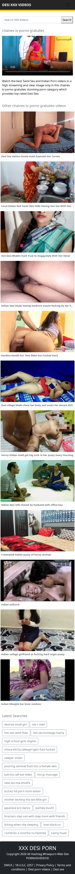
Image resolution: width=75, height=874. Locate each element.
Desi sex (58, 869)
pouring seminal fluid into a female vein (30, 766)
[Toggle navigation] (68, 4)
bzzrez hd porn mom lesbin (22, 791)
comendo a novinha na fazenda (25, 833)
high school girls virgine (20, 741)
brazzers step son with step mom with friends (34, 816)
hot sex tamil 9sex (16, 733)
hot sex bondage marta (48, 733)
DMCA (8, 865)
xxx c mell (38, 724)
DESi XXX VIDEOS (16, 4)
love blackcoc (52, 825)
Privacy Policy (45, 865)
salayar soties (13, 758)
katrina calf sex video (18, 774)
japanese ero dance (17, 808)
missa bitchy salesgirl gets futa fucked (29, 749)
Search (67, 20)
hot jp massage (47, 774)
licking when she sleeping (21, 825)
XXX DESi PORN (37, 848)
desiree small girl (15, 724)
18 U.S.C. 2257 (24, 865)
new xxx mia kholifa (17, 783)
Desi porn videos (39, 869)
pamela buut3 (44, 808)
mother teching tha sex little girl (25, 799)
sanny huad (58, 833)
